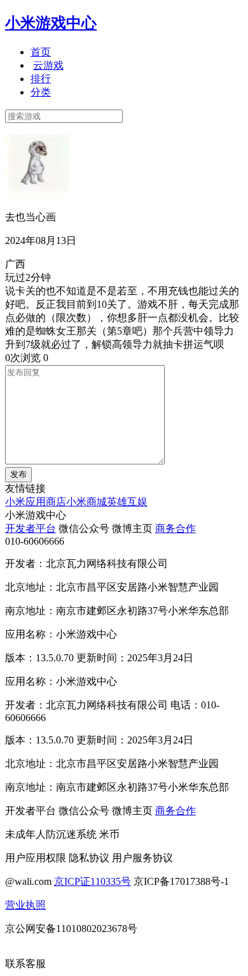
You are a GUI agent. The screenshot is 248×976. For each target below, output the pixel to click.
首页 (41, 52)
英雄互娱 (127, 501)
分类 (41, 92)
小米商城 (86, 501)
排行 (41, 78)
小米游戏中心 (51, 23)
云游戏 (48, 65)
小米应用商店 (35, 501)
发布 (18, 474)
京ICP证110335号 (92, 881)
